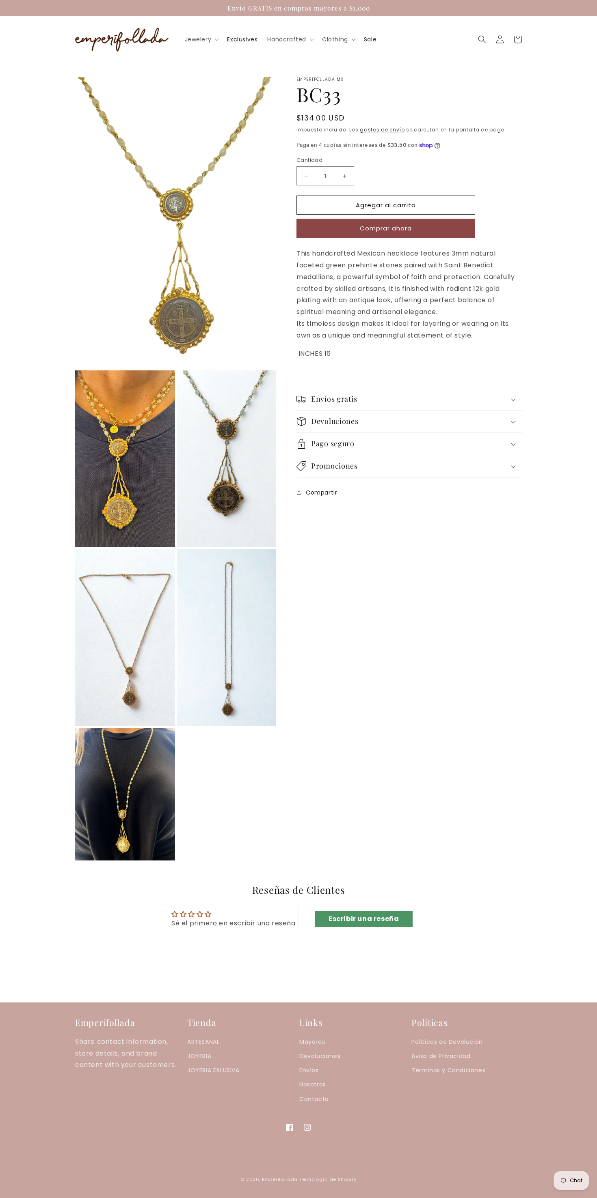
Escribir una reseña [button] (364, 918)
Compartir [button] (321, 492)
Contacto (314, 1099)
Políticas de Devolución (447, 1042)
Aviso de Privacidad (440, 1056)
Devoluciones (319, 1056)
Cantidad (309, 160)
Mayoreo (312, 1042)
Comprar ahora (386, 228)
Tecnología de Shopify (328, 1179)
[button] (201, 39)
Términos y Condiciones (448, 1070)
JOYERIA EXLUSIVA (213, 1070)
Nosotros (312, 1084)
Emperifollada (280, 1179)
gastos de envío (382, 129)
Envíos (309, 1070)
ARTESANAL (203, 1042)
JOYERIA (199, 1056)
